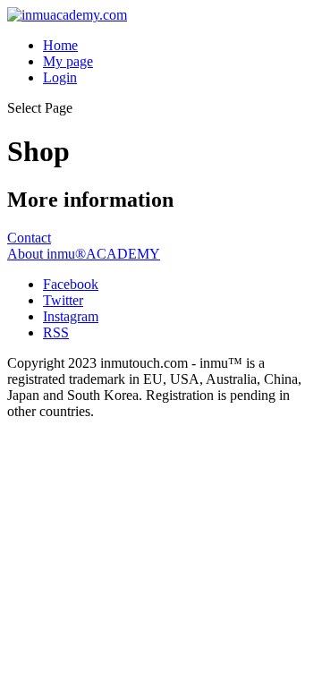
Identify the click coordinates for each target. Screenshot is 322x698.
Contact (29, 237)
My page (68, 61)
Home (60, 45)
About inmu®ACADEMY (83, 253)
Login (60, 77)
